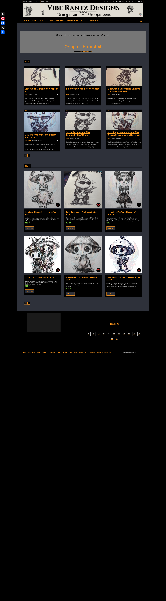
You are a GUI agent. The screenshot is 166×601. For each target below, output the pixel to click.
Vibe (26, 94)
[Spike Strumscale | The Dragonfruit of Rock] (83, 189)
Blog (26, 110)
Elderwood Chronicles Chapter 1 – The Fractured (124, 90)
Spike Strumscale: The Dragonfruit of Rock (78, 134)
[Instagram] (113, 1)
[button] (130, 20)
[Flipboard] (110, 1)
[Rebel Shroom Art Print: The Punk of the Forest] (123, 254)
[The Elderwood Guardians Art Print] (42, 254)
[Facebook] (104, 1)
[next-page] (28, 155)
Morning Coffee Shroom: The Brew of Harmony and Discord (124, 134)
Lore (27, 61)
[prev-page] (25, 155)
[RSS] (126, 1)
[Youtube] (139, 1)
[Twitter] (135, 1)
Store (27, 166)
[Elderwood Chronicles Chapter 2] (83, 77)
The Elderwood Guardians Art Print (39, 277)
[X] (2, 27)
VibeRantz (28, 140)
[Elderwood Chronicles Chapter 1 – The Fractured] (124, 77)
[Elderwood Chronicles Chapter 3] (42, 77)
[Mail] (120, 1)
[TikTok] (132, 1)
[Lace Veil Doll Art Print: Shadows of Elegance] (123, 189)
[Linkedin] (117, 1)
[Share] (2, 32)
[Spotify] (129, 1)
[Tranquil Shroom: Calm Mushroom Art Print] (83, 254)
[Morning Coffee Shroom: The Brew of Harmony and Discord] (124, 121)
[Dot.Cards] (142, 1)
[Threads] (2, 14)
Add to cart (30, 228)
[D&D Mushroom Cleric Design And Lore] (42, 122)
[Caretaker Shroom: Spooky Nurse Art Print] (42, 189)
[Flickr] (107, 1)
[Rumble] (123, 1)
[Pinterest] (2, 18)
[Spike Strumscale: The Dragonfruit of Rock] (83, 121)
